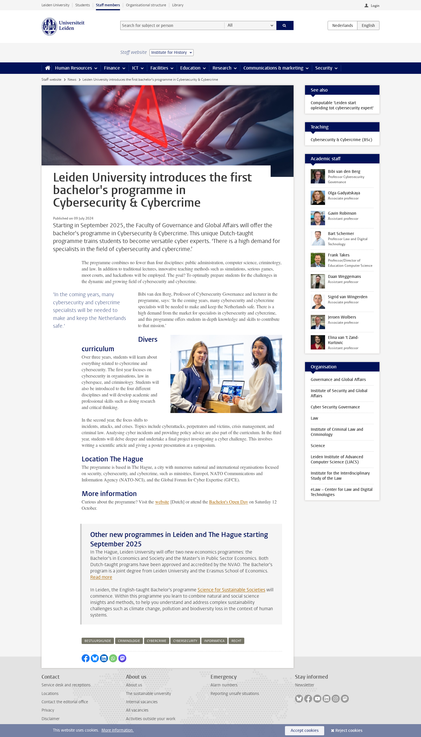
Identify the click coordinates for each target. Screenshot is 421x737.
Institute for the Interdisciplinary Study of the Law (340, 476)
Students (82, 5)
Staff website (51, 79)
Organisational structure (146, 5)
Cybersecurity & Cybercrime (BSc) (341, 140)
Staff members (108, 5)
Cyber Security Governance (335, 407)
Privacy (48, 710)
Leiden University (55, 5)
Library (177, 5)
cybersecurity (185, 641)
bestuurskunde (97, 641)
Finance (112, 68)
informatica (214, 641)
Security (323, 68)
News (72, 79)
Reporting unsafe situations (234, 693)
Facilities (159, 68)
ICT (135, 68)
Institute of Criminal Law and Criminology (337, 432)
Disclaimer (51, 719)
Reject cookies (348, 730)
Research (222, 68)
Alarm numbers (223, 685)
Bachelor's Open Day (228, 502)
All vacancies (137, 710)
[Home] (47, 68)
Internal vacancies (142, 702)
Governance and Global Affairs (338, 379)
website (162, 502)
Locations (50, 693)
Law (314, 418)
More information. (117, 730)
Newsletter (304, 685)
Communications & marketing (273, 68)
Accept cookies (304, 730)
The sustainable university (148, 693)
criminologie (129, 641)
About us (134, 685)
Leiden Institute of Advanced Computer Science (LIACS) (337, 459)
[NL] (342, 25)
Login (375, 5)
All (230, 25)
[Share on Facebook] (86, 658)
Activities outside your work (150, 719)
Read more (101, 577)
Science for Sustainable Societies (231, 590)
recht (236, 641)
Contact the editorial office (65, 702)
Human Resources (73, 68)
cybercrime (156, 641)
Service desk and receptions (66, 685)
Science (318, 445)
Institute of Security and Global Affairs (339, 393)
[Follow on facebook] (308, 699)
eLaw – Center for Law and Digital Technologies (342, 492)
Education (190, 68)
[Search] (285, 25)
